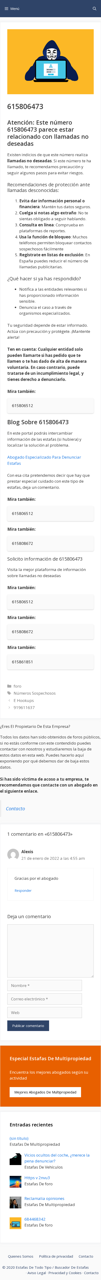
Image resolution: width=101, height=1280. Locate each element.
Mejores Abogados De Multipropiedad (45, 1092)
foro (17, 686)
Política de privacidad (56, 1256)
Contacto (15, 808)
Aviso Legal (36, 1272)
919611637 (24, 707)
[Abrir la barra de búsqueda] (94, 8)
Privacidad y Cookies (65, 1272)
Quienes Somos (20, 1256)
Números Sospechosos (35, 693)
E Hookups (24, 700)
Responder (23, 890)
